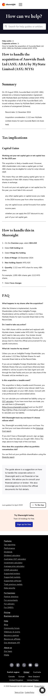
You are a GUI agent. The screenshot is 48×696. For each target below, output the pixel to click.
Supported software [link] (12, 581)
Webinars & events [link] (12, 632)
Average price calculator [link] (14, 566)
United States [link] (33, 680)
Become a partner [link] (11, 635)
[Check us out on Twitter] (24, 665)
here (41, 436)
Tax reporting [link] (9, 544)
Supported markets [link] (12, 577)
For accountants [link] (11, 600)
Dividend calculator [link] (12, 555)
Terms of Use (19, 692)
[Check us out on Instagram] (12, 665)
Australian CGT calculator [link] (15, 559)
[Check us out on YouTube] (30, 665)
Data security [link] (9, 588)
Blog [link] (6, 624)
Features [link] (8, 541)
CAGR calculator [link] (11, 570)
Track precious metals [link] (13, 584)
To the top (39, 505)
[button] (42, 690)
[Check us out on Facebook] (18, 665)
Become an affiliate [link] (12, 639)
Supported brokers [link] (12, 573)
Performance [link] (9, 548)
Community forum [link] (12, 628)
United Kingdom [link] (16, 680)
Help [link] (6, 621)
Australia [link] (37, 672)
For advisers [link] (9, 604)
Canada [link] (11, 676)
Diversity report (8, 457)
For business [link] (9, 593)
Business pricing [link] (11, 616)
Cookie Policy (29, 692)
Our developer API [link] (12, 642)
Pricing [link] (7, 612)
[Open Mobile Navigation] (20, 4)
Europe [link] (22, 676)
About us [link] (8, 647)
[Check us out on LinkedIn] (36, 665)
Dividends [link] (8, 552)
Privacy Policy (39, 686)
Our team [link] (8, 651)
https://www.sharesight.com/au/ (15, 407)
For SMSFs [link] (9, 607)
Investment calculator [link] (13, 562)
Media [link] (6, 655)
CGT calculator (8, 401)
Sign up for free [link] (24, 524)
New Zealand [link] (34, 676)
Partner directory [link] (11, 596)
